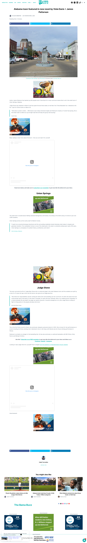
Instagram (49, 341)
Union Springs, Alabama (16, 231)
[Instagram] (74, 2)
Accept (6, 538)
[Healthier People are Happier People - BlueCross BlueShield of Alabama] (13, 522)
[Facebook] (72, 2)
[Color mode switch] (84, 2)
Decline (13, 538)
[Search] (82, 2)
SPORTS (19, 2)
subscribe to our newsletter (41, 188)
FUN (15, 2)
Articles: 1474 (43, 465)
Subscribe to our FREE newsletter (30, 339)
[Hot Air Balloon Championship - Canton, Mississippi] (43, 89)
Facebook (37, 341)
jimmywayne (42, 78)
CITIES (29, 2)
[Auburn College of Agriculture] (20, 126)
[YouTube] (69, 503)
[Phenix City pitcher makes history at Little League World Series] (16, 484)
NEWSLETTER (5, 2)
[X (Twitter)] (60, 503)
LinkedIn (43, 341)
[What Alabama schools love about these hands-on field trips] (70, 484)
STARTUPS (24, 2)
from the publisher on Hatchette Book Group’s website (54, 344)
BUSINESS (11, 2)
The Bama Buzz (23, 504)
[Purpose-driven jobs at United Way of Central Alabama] (43, 538)
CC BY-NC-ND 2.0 (57, 78)
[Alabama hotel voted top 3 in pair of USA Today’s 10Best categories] (43, 484)
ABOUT (34, 2)
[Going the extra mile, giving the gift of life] (43, 204)
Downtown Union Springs (31, 78)
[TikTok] (80, 2)
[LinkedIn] (77, 2)
